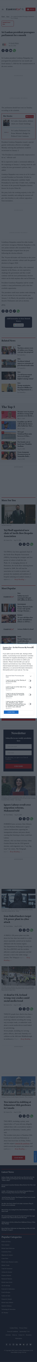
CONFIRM (11, 712)
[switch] (29, 681)
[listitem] (18, 676)
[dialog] (18, 681)
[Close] (33, 647)
